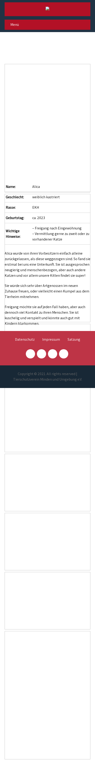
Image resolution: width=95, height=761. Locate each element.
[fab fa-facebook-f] (30, 353)
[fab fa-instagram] (41, 353)
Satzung (74, 339)
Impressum (51, 339)
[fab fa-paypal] (52, 353)
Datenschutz (25, 339)
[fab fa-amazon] (63, 353)
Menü (14, 24)
